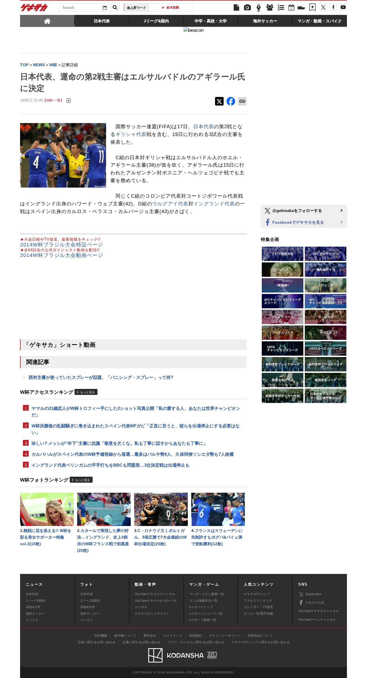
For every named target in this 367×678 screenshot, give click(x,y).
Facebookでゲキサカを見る (297, 222)
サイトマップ (172, 635)
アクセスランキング (258, 600)
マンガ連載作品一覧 (203, 600)
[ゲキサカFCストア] (301, 8)
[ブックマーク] (312, 7)
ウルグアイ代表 (170, 203)
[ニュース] (236, 7)
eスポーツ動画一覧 (202, 620)
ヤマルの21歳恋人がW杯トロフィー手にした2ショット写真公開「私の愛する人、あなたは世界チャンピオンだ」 (136, 411)
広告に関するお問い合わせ (97, 642)
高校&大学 (33, 607)
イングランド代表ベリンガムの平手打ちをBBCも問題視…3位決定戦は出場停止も (111, 465)
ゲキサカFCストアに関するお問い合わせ (261, 642)
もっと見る (87, 392)
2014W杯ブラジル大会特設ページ (61, 245)
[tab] (47, 20)
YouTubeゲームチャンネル (317, 619)
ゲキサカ (34, 9)
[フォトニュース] (247, 7)
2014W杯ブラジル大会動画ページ (61, 255)
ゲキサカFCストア (257, 594)
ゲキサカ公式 (314, 602)
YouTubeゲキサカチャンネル (155, 594)
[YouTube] (343, 7)
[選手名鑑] (270, 7)
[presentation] (47, 20)
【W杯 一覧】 (53, 100)
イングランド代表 (214, 203)
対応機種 (100, 635)
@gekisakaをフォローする (296, 210)
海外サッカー (35, 613)
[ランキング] (281, 7)
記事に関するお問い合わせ (142, 642)
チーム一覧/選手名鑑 (258, 613)
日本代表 (203, 126)
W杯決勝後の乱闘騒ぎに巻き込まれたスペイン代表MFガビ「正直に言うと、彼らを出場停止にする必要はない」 (136, 429)
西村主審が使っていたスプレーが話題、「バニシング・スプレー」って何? (101, 377)
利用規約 (195, 635)
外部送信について (260, 635)
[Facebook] (333, 7)
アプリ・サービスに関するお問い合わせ (196, 642)
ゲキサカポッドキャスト (152, 613)
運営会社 (149, 635)
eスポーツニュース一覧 (205, 613)
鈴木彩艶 (173, 7)
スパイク (32, 620)
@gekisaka (313, 594)
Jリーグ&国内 (35, 600)
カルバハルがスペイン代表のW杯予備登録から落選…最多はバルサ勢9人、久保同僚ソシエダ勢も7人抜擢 (133, 454)
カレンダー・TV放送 (258, 607)
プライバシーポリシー (225, 635)
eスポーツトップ (201, 607)
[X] (323, 7)
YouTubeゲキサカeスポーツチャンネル (156, 604)
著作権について (125, 635)
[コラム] (258, 7)
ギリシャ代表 (131, 134)
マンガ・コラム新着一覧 (206, 594)
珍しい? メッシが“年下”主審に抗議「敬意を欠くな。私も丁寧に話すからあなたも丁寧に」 (120, 443)
